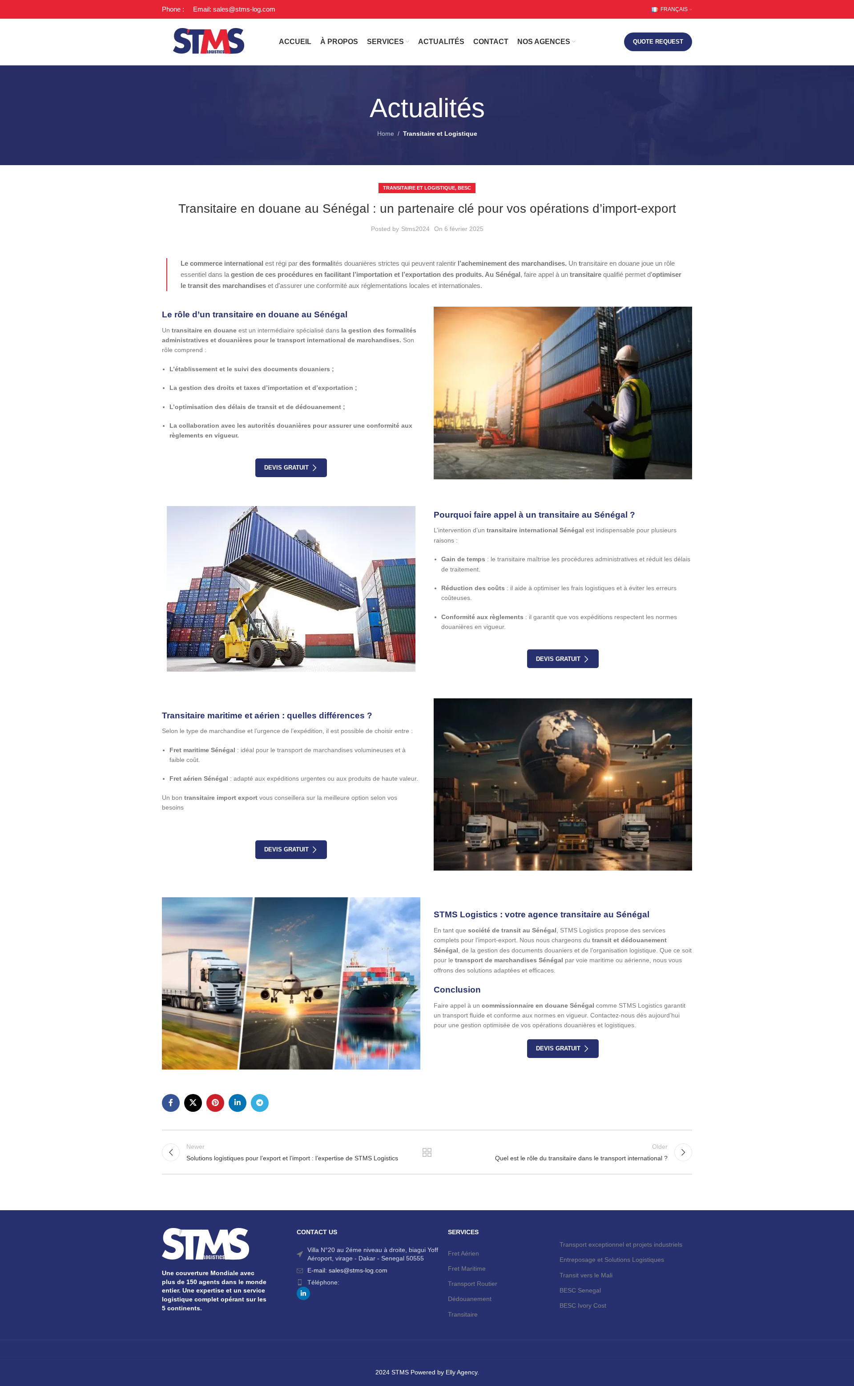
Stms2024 (415, 228)
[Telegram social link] (260, 1103)
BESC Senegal (580, 1290)
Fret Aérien (463, 1253)
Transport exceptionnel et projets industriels (621, 1244)
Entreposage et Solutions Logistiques (612, 1259)
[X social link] (193, 1103)
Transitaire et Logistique (440, 133)
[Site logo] (209, 41)
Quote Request (658, 41)
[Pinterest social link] (215, 1103)
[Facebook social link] (171, 1103)
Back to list (427, 1152)
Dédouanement (469, 1298)
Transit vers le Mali (586, 1275)
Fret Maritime (467, 1268)
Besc (464, 187)
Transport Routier (472, 1283)
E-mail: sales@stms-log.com (347, 1270)
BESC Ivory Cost (583, 1305)
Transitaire (463, 1314)
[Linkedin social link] (237, 1103)
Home (385, 133)
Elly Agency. (462, 1372)
